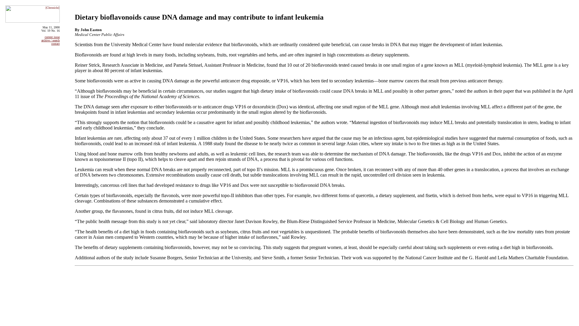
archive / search (50, 40)
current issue (52, 37)
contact (55, 43)
